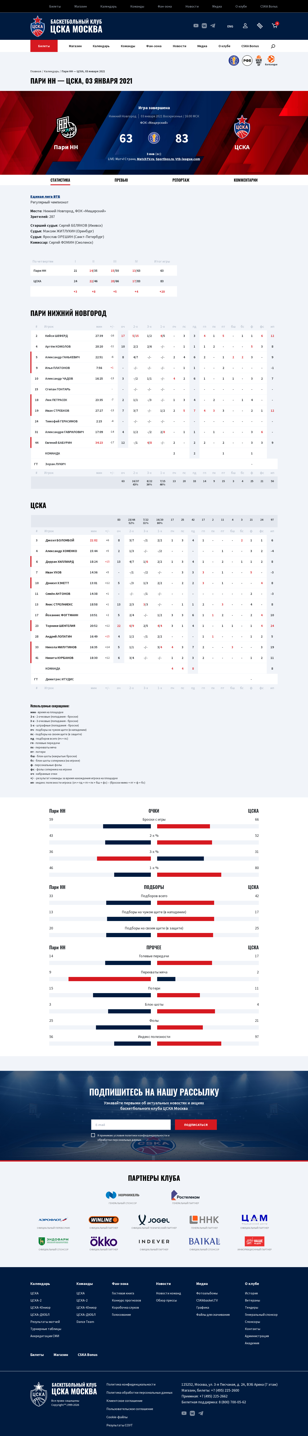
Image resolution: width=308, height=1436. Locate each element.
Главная (35, 71)
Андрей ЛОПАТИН (58, 636)
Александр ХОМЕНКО (61, 551)
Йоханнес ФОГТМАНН (61, 615)
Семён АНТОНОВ (57, 593)
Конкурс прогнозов (126, 1300)
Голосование (121, 1314)
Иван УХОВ (53, 572)
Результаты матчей (45, 1322)
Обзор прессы (166, 1300)
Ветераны (252, 1300)
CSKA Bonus (269, 6)
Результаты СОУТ (119, 1425)
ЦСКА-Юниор (40, 1307)
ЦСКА (34, 1293)
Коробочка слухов (125, 1307)
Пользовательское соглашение (129, 1409)
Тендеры (251, 1307)
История (251, 1293)
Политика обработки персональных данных (139, 1392)
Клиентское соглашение (124, 1400)
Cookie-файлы (117, 1417)
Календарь (108, 6)
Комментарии (246, 180)
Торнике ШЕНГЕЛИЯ (60, 626)
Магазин (80, 6)
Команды (137, 6)
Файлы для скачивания (213, 1314)
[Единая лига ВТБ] (233, 60)
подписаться (196, 1125)
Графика (202, 1307)
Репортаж (180, 180)
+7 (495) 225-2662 (213, 1396)
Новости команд (168, 1293)
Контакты (252, 1329)
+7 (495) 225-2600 (225, 1390)
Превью (121, 180)
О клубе (241, 6)
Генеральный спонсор (261, 1314)
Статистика (60, 180)
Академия (252, 1343)
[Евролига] (271, 60)
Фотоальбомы (207, 1293)
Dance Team (85, 1322)
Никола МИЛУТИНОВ (60, 647)
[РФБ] (247, 60)
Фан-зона (165, 6)
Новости (192, 6)
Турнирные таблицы (45, 1329)
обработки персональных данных (119, 1140)
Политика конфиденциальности (130, 1384)
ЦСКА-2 (35, 1300)
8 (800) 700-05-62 (232, 1402)
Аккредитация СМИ (44, 1336)
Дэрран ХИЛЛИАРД (59, 561)
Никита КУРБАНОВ (59, 658)
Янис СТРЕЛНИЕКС (59, 604)
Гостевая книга (123, 1293)
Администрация (257, 1336)
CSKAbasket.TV (207, 1300)
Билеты (55, 6)
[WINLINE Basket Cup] (259, 60)
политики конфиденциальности (146, 1135)
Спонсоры (252, 1322)
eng (230, 26)
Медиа (217, 6)
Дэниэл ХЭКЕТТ (57, 583)
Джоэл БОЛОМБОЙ (59, 540)
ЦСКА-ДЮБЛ (40, 1314)
